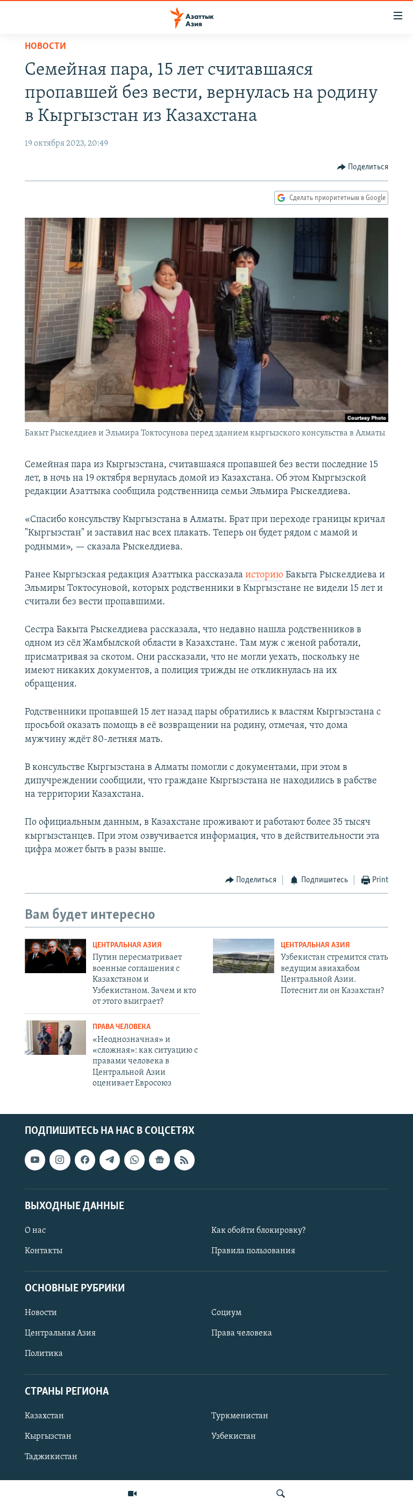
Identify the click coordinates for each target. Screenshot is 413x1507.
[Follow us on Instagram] (59, 1159)
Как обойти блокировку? (258, 1230)
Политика (44, 1353)
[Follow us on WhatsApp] (134, 1159)
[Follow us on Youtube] (35, 1159)
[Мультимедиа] (132, 1493)
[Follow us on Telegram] (109, 1159)
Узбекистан (233, 1436)
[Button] (363, 167)
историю (264, 575)
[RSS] (184, 1159)
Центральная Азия (127, 945)
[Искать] (281, 1493)
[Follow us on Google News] (159, 1159)
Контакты (43, 1251)
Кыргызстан (48, 1436)
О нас (35, 1230)
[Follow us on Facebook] (85, 1159)
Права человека (121, 1027)
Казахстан (44, 1415)
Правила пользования (253, 1251)
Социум (226, 1313)
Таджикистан (51, 1457)
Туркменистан (239, 1415)
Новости (45, 47)
